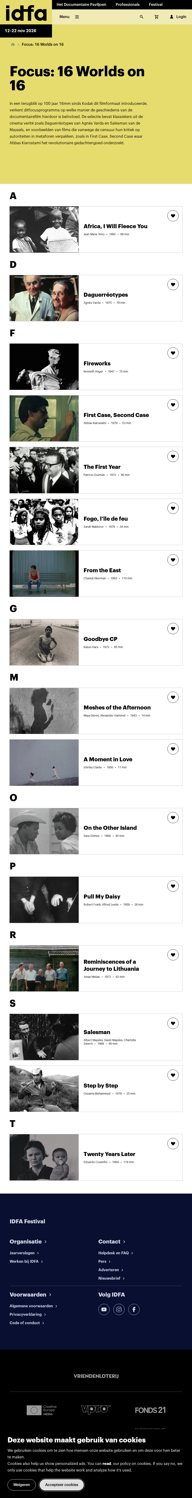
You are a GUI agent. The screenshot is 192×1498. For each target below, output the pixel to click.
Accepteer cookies (61, 1485)
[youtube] (104, 1309)
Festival (155, 5)
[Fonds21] (150, 1410)
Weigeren (21, 1485)
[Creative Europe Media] (42, 1410)
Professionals (128, 5)
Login (181, 17)
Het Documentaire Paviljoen (81, 5)
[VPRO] (96, 1410)
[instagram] (119, 1309)
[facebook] (134, 1309)
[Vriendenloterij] (96, 1376)
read (107, 1464)
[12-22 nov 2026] (26, 12)
